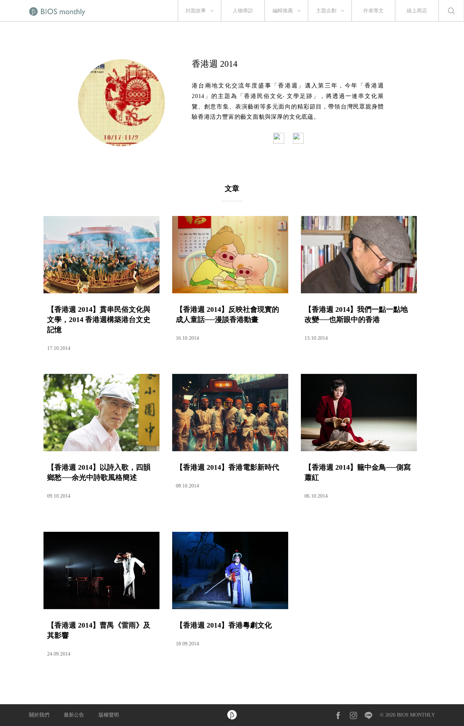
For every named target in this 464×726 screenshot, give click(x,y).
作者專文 (373, 10)
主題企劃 (326, 10)
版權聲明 (109, 715)
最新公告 (74, 715)
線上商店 (417, 10)
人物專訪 (243, 10)
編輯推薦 (283, 10)
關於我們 (39, 715)
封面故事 (196, 10)
